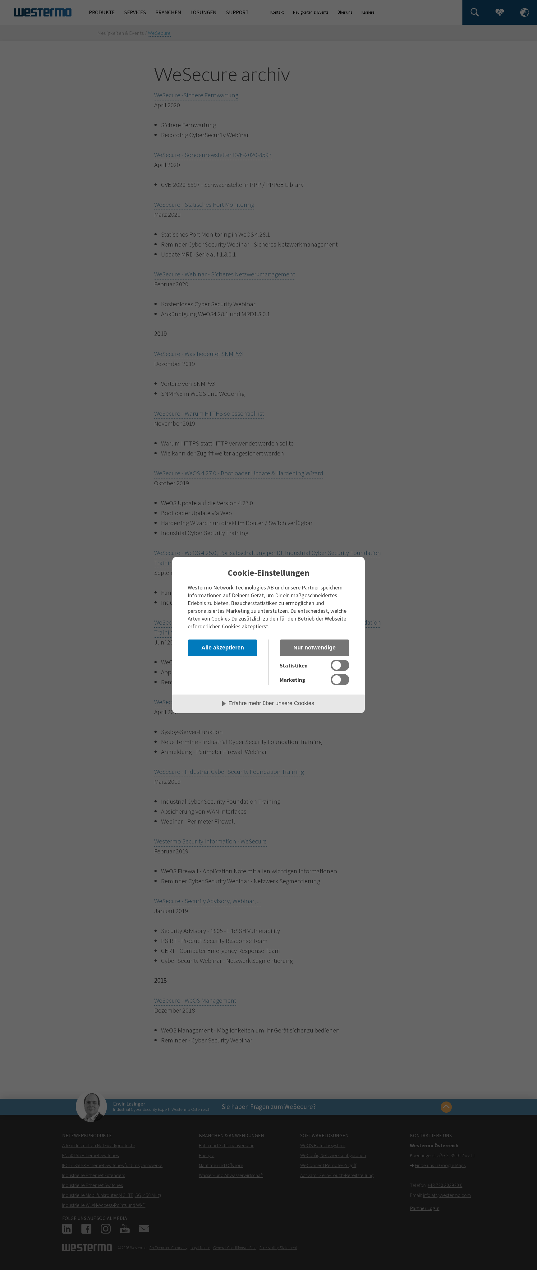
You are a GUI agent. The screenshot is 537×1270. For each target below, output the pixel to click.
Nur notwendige (314, 647)
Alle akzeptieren (222, 647)
